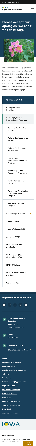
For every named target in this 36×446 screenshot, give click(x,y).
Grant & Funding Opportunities (14, 382)
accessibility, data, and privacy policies (16, 440)
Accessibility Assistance (11, 362)
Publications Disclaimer (11, 401)
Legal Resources (8, 386)
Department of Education (12, 10)
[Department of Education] (7, 7)
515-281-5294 (13, 338)
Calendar (5, 374)
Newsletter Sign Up (9, 393)
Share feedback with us (18, 350)
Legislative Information (11, 389)
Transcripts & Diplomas (11, 405)
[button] (28, 443)
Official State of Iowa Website (10, 2)
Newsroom (6, 397)
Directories (6, 378)
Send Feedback (8, 435)
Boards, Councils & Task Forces (14, 370)
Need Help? (6, 409)
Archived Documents (10, 413)
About (4, 358)
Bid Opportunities (9, 366)
